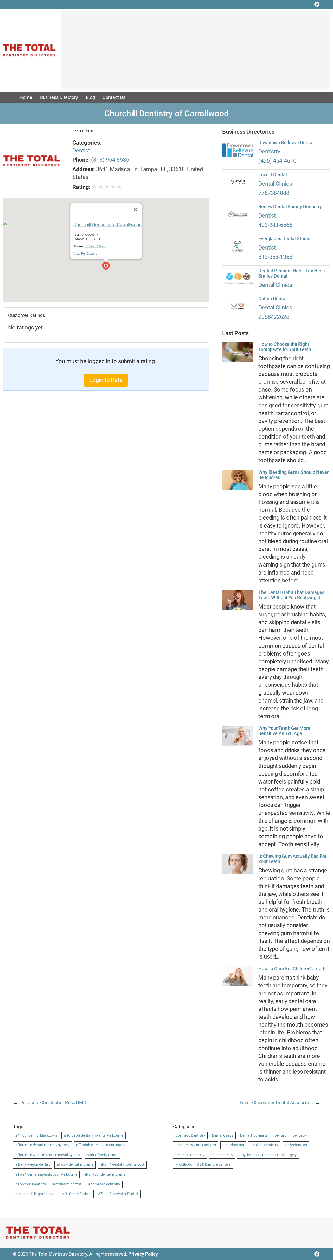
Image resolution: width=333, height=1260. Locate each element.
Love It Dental (272, 174)
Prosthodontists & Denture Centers (203, 1164)
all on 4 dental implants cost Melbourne (46, 1174)
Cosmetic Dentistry (190, 1135)
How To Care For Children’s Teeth (291, 968)
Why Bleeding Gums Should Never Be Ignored (293, 475)
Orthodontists (296, 1145)
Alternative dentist (67, 1184)
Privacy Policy (143, 1254)
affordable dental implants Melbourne (93, 1135)
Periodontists (222, 1155)
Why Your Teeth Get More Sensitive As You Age (284, 731)
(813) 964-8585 (110, 160)
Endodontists (233, 1145)
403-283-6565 (275, 225)
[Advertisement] (195, 52)
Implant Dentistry (264, 1145)
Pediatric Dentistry (189, 1155)
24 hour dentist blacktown (36, 1135)
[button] (106, 267)
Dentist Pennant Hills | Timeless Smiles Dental (291, 273)
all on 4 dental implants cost (122, 1164)
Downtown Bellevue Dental (286, 142)
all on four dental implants (104, 1174)
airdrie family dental (102, 1155)
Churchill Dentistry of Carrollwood (107, 224)
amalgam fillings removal (35, 1194)
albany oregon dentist (32, 1164)
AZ (100, 1194)
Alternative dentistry (104, 1184)
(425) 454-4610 (277, 161)
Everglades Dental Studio (284, 238)
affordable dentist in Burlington (101, 1145)
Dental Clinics (275, 183)
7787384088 (273, 193)
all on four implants (30, 1184)
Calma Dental (272, 298)
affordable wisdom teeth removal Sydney (47, 1155)
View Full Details (85, 253)
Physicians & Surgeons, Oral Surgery (268, 1155)
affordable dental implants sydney (42, 1145)
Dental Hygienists (254, 1135)
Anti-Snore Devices (76, 1194)
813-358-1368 (275, 257)
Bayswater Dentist (123, 1194)
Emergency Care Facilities (195, 1145)
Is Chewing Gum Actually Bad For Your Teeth (292, 859)
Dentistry (269, 151)
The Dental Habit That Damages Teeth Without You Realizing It (291, 595)
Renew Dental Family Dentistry (290, 206)
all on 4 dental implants (75, 1164)
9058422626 (273, 317)
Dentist (81, 150)
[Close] (135, 209)
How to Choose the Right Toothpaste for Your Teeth (284, 347)
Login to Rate (106, 380)
